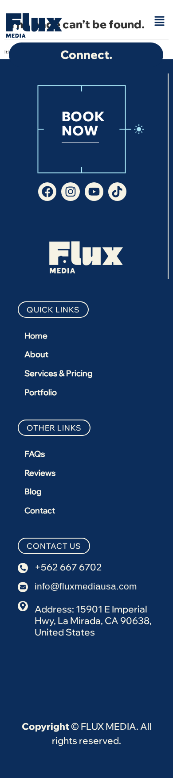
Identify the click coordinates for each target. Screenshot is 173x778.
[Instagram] (70, 191)
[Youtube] (94, 191)
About (36, 354)
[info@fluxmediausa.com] (23, 587)
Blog (33, 491)
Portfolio (40, 392)
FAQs (34, 454)
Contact (39, 510)
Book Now (83, 123)
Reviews (39, 473)
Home (35, 336)
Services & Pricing (58, 373)
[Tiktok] (117, 191)
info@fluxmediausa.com (86, 586)
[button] (160, 21)
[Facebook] (47, 191)
